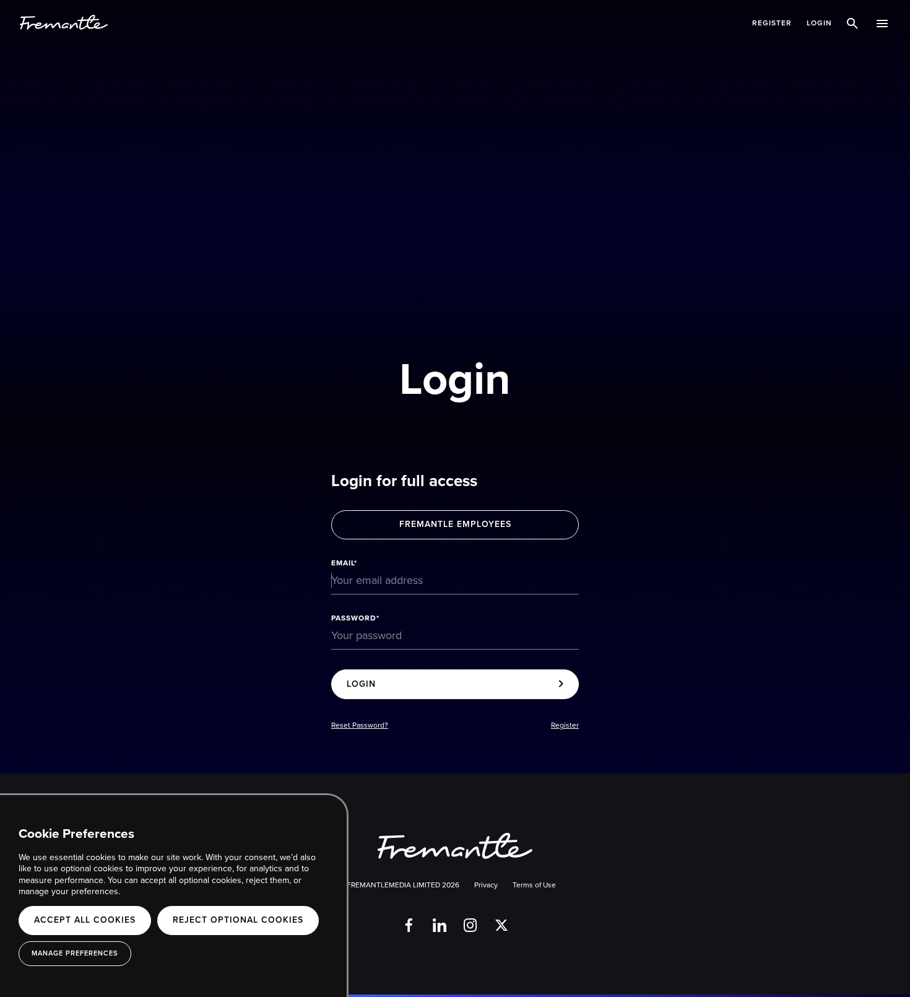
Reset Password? (359, 725)
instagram (470, 925)
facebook (408, 925)
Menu (883, 23)
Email (342, 563)
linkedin (439, 925)
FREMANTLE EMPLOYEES (455, 524)
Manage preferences (75, 953)
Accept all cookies (85, 919)
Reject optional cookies (238, 919)
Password (353, 618)
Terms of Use (534, 885)
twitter (501, 925)
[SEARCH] (854, 23)
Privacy (486, 885)
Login (819, 23)
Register (772, 23)
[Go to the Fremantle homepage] (64, 22)
